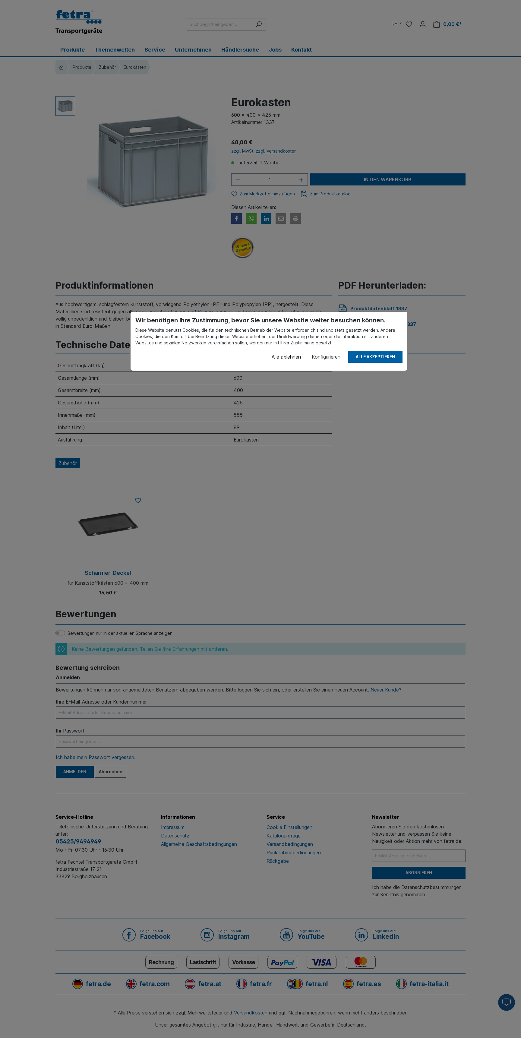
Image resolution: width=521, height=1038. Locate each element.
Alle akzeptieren (375, 356)
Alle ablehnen (286, 357)
